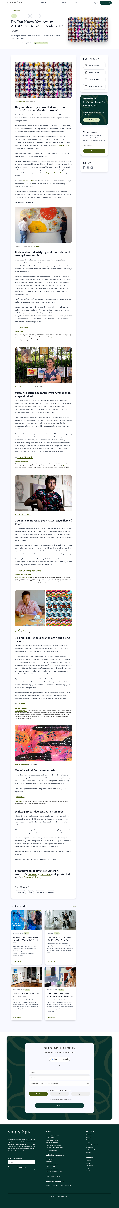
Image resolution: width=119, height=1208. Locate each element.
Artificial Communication (20, 101)
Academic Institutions (92, 1144)
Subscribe (94, 151)
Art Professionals (90, 1149)
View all (74, 906)
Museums (88, 1139)
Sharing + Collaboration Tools (54, 1171)
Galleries (88, 1137)
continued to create (61, 145)
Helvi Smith (20, 797)
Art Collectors (89, 1147)
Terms (59, 1099)
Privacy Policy (68, 1099)
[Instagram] (88, 167)
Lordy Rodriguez (20, 630)
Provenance (49, 1161)
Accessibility (89, 1165)
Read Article (17, 961)
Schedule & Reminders (52, 1150)
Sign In (96, 3)
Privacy (88, 1170)
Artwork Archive (28, 181)
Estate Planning (50, 1174)
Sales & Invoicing (50, 1166)
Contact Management (52, 1169)
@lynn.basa (19, 331)
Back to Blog (16, 10)
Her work (54, 338)
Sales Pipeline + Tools (52, 1140)
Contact (88, 1163)
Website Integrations (52, 1142)
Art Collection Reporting (52, 1164)
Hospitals (88, 1152)
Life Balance (35, 16)
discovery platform (39, 874)
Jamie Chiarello (20, 387)
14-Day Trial (106, 3)
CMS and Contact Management (54, 1147)
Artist (14, 16)
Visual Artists (89, 1134)
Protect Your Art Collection (53, 1176)
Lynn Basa (36, 246)
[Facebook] (84, 167)
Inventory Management (52, 1135)
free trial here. (32, 877)
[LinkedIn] (92, 167)
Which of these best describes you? (60, 1090)
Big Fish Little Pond (21, 765)
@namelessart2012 (21, 461)
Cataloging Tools (50, 1159)
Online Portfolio (50, 1137)
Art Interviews (23, 16)
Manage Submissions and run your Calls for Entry (59, 1185)
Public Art (88, 1142)
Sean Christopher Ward (23, 515)
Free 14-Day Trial (91, 120)
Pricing (54, 3)
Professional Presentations (53, 1145)
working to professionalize (53, 173)
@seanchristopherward (23, 574)
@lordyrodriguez (21, 708)
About (75, 3)
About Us (88, 1160)
